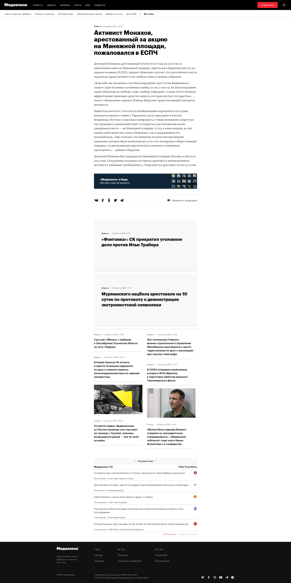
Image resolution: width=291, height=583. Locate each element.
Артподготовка (65, 13)
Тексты (77, 4)
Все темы (149, 14)
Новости (38, 4)
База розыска (162, 560)
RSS (122, 549)
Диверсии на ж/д (114, 13)
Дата (87, 4)
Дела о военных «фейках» (18, 13)
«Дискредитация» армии (89, 13)
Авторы (98, 555)
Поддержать (267, 4)
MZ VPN (159, 549)
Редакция (99, 560)
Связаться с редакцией (184, 200)
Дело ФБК (131, 13)
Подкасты (99, 4)
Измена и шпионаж (44, 13)
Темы (97, 549)
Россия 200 (161, 555)
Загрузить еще (145, 461)
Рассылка (123, 555)
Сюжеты (51, 4)
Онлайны (65, 4)
